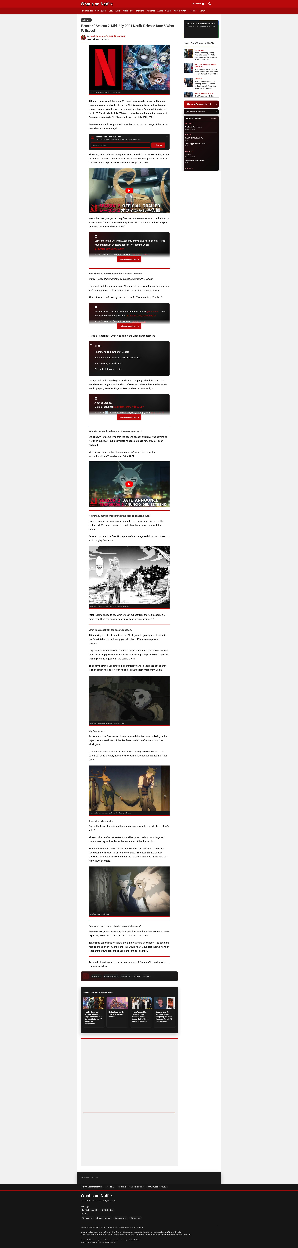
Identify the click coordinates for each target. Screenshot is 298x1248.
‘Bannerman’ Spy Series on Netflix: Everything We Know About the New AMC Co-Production (164, 1016)
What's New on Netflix (202, 64)
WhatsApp (126, 976)
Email (138, 976)
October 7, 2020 (140, 254)
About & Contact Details (92, 1187)
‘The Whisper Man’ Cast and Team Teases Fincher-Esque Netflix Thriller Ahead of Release (140, 1016)
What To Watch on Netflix (204, 93)
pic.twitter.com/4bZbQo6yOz (141, 315)
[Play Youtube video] (129, 190)
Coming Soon (100, 11)
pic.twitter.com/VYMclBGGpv (128, 406)
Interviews (140, 11)
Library (202, 11)
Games (168, 11)
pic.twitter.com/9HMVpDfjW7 (109, 248)
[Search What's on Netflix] (209, 3)
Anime (160, 11)
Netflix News (128, 11)
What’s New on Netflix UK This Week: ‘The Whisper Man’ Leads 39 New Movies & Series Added (206, 71)
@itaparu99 (153, 311)
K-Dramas (151, 11)
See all (214, 119)
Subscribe (158, 145)
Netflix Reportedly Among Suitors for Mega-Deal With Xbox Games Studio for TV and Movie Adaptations (93, 1018)
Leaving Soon (114, 11)
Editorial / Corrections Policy (130, 1187)
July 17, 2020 (139, 321)
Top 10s (192, 11)
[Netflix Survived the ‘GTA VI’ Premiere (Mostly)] (117, 1003)
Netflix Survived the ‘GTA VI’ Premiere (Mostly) (116, 1014)
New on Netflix (87, 11)
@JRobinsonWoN (116, 36)
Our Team (110, 1187)
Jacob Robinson (97, 36)
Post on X (97, 976)
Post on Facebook (112, 976)
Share (147, 976)
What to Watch (180, 11)
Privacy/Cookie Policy (157, 1187)
